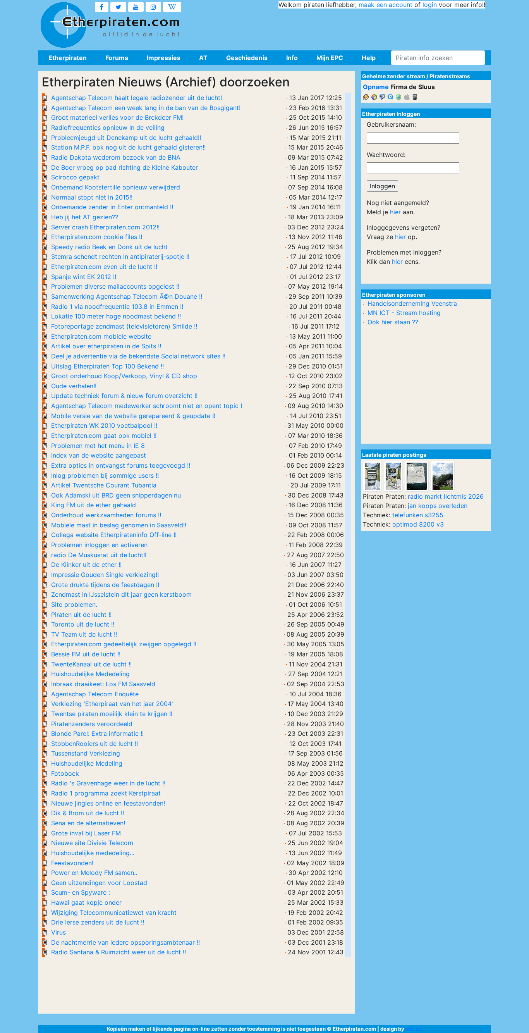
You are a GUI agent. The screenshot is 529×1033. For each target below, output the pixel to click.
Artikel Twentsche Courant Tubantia (103, 485)
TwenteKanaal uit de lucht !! (91, 664)
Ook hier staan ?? (393, 322)
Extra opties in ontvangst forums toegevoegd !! (120, 465)
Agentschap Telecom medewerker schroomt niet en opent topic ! (146, 406)
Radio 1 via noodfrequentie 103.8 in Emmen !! (117, 306)
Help (369, 58)
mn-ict (413, 1029)
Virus (58, 932)
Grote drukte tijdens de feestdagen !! (105, 585)
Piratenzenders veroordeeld (91, 724)
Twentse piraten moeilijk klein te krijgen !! (111, 714)
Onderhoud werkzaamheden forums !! (106, 515)
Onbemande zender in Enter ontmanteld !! (112, 207)
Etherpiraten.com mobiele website (101, 336)
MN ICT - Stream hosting (404, 313)
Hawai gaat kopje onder (86, 902)
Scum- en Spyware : (80, 892)
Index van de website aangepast (98, 455)
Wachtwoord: (386, 154)
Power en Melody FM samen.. (94, 872)
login (430, 5)
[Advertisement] (344, 27)
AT (203, 58)
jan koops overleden (437, 506)
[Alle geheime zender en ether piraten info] (63, 25)
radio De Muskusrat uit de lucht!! (98, 555)
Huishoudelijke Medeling (86, 763)
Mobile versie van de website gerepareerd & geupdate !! (133, 416)
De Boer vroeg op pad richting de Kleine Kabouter (124, 167)
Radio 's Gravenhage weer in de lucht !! (108, 783)
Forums (116, 58)
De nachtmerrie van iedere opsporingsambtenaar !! (125, 942)
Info (292, 58)
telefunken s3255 (417, 515)
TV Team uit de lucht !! (84, 634)
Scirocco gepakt (75, 177)
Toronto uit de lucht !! (82, 624)
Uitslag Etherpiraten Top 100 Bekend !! (107, 366)
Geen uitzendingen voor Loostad (99, 883)
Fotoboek (65, 773)
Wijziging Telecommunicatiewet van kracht (114, 912)
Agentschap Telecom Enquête (95, 694)
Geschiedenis (247, 58)
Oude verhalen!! (73, 386)
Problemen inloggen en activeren (99, 545)
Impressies (163, 58)
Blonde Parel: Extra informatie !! (97, 733)
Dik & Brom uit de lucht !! (87, 813)
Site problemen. (74, 604)
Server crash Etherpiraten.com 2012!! (105, 227)
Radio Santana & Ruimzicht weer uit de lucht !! (118, 952)
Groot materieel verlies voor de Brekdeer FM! (117, 117)
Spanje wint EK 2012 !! (83, 277)
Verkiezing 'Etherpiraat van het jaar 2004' (112, 704)
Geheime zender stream (393, 76)
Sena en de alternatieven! (88, 823)
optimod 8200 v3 (418, 524)
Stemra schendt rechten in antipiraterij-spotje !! (120, 256)
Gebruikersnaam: (391, 124)
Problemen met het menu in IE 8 (98, 445)
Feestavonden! (72, 863)
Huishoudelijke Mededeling (90, 674)
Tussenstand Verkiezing (85, 753)
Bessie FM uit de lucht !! (85, 654)
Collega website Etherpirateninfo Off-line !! (114, 535)
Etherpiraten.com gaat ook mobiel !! (103, 435)
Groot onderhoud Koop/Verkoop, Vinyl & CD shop (124, 376)
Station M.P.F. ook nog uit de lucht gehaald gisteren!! (128, 147)
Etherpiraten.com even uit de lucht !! (104, 266)
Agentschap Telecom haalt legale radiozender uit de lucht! (136, 98)
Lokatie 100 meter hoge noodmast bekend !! (116, 316)
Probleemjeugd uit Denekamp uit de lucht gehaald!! (126, 137)
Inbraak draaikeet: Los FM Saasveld (103, 684)
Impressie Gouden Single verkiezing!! (105, 574)
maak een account (385, 5)
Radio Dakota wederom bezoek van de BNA (115, 157)
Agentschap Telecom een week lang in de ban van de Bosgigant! (145, 108)
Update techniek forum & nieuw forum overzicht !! (124, 395)
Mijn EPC (329, 58)
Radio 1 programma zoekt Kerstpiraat (106, 793)
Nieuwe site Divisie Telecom (92, 843)
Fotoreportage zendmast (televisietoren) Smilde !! (124, 326)
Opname (376, 87)
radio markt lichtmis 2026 (446, 496)
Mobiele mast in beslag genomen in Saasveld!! (118, 525)
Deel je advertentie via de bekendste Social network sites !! (138, 356)
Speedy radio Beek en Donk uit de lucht (109, 247)
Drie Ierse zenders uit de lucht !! (97, 922)
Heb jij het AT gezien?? (84, 217)
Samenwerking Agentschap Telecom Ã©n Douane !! (126, 296)
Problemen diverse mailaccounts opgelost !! (115, 286)
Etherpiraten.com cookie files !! (96, 237)
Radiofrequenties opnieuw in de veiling (108, 127)
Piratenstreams (449, 76)
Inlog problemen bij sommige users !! (105, 475)
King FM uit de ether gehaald (93, 505)
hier (395, 212)
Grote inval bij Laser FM (86, 833)
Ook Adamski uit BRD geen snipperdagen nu (116, 495)
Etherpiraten (67, 58)
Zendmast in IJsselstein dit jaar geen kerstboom (121, 594)
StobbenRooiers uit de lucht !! (94, 743)
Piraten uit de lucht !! (81, 614)
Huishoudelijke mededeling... (92, 853)
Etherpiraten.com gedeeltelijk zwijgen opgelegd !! (123, 644)
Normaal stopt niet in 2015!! (91, 197)
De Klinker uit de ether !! (86, 564)
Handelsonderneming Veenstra (412, 303)
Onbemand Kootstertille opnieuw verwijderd (115, 187)
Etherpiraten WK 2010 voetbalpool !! (104, 425)
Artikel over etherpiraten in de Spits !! (106, 346)
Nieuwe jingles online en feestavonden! (108, 803)
